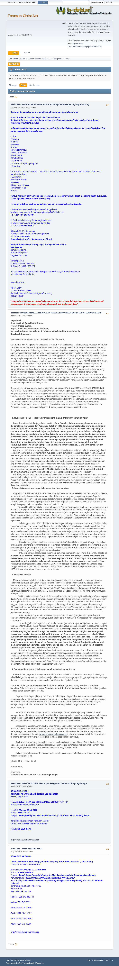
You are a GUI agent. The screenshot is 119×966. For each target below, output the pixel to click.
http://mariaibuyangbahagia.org (25, 839)
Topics (23, 85)
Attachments (34, 85)
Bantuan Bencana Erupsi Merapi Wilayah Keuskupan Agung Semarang (55, 104)
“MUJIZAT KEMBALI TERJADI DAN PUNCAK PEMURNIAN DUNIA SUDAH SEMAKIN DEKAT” (60, 312)
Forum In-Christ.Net (23, 16)
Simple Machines (25, 960)
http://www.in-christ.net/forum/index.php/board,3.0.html (85, 45)
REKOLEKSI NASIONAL (32, 848)
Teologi (14, 312)
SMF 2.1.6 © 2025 (12, 960)
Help (88, 960)
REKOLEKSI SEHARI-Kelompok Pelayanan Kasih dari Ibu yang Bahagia (54, 783)
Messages (13, 85)
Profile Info (14, 64)
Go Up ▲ (109, 960)
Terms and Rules (98, 960)
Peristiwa (15, 104)
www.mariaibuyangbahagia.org (53, 734)
